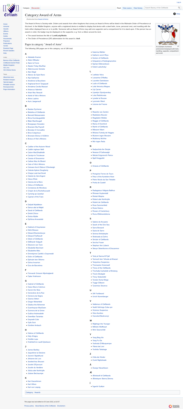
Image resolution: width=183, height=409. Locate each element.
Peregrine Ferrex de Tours (102, 174)
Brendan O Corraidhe (36, 130)
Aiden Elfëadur (33, 60)
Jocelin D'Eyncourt (35, 365)
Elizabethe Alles (34, 251)
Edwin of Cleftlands (35, 239)
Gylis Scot (32, 322)
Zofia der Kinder (98, 357)
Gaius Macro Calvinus (36, 287)
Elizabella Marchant (35, 248)
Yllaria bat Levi (98, 346)
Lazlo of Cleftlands (99, 83)
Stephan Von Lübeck (100, 245)
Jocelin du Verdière (35, 368)
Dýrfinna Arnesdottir (35, 219)
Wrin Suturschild (98, 330)
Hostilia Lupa (33, 339)
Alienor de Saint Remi (36, 75)
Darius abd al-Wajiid (35, 207)
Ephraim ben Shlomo (36, 260)
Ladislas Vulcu (98, 75)
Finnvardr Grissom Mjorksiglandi (40, 273)
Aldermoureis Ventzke (36, 69)
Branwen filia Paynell (36, 127)
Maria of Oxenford (99, 124)
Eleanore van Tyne (35, 245)
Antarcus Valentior (35, 90)
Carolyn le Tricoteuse (36, 155)
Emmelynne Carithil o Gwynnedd (41, 254)
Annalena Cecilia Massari (38, 87)
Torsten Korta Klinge (100, 280)
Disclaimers (61, 406)
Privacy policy (29, 406)
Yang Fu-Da (97, 340)
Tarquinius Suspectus (100, 262)
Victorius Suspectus (100, 310)
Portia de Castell (98, 183)
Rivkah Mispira (98, 196)
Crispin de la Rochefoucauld (39, 191)
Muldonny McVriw (99, 138)
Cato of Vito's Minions (36, 164)
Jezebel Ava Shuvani (36, 362)
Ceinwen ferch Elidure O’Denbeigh (41, 167)
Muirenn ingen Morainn (101, 136)
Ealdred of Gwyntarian (36, 227)
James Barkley (33, 350)
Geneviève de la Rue (36, 293)
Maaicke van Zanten (100, 112)
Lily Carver (96, 89)
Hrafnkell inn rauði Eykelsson (39, 342)
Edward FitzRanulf (35, 236)
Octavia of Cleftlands (100, 166)
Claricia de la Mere (35, 182)
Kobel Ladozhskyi (99, 67)
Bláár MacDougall (35, 121)
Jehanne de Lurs (34, 359)
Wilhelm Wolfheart (99, 327)
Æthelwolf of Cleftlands (101, 376)
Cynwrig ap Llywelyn (36, 194)
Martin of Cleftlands (100, 127)
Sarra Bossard (98, 228)
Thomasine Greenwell (101, 265)
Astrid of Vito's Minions (37, 96)
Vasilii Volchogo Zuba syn (102, 307)
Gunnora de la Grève (36, 311)
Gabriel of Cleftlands (36, 284)
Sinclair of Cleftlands (100, 239)
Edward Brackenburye (36, 233)
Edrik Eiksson (33, 230)
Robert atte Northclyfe (101, 199)
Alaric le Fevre (33, 63)
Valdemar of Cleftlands (101, 304)
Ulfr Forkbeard (98, 293)
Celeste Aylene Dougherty (38, 170)
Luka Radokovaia (99, 95)
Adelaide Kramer (34, 57)
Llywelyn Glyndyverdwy (101, 92)
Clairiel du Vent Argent (36, 176)
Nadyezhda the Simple (101, 149)
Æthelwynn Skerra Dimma (102, 379)
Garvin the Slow (34, 290)
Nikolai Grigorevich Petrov (102, 155)
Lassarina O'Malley (100, 78)
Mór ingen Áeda (98, 141)
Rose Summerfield (99, 205)
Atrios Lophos (33, 98)
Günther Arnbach (34, 325)
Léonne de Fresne (99, 104)
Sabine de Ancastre (100, 222)
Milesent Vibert (98, 130)
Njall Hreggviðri (98, 158)
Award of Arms (43, 19)
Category (29, 392)
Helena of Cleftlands (36, 333)
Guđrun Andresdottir (36, 313)
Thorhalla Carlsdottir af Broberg (104, 271)
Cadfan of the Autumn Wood (39, 147)
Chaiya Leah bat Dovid (37, 173)
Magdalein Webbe (99, 118)
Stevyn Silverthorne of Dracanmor (105, 248)
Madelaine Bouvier (99, 115)
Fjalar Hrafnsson (34, 276)
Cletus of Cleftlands (35, 185)
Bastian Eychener (35, 109)
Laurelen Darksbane (100, 81)
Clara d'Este (32, 179)
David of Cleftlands (35, 210)
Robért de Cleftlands (100, 202)
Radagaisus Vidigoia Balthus (103, 190)
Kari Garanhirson (34, 381)
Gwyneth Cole (33, 319)
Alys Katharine (33, 78)
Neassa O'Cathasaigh (101, 152)
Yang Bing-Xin (98, 337)
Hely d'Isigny (33, 336)
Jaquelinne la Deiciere (36, 353)
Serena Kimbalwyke (100, 234)
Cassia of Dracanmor (36, 158)
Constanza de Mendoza (37, 188)
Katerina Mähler (98, 52)
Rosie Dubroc (97, 208)
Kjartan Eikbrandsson (100, 64)
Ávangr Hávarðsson (100, 368)
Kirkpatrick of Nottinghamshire (104, 61)
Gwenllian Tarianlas (35, 316)
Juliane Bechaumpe (35, 373)
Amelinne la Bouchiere (36, 81)
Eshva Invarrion (34, 262)
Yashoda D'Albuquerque (102, 343)
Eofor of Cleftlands (35, 257)
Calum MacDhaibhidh (36, 152)
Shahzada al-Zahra (100, 237)
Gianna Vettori (33, 299)
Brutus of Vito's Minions (37, 139)
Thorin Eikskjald (98, 274)
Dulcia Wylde (33, 216)
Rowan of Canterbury (100, 211)
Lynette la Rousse (99, 98)
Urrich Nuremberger (100, 296)
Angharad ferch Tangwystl (38, 84)
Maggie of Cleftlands (100, 121)
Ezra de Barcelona (35, 265)
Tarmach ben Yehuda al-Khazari (105, 259)
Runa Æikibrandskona (101, 214)
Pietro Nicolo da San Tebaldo (103, 180)
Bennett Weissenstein (36, 115)
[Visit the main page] (11, 10)
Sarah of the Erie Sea (100, 225)
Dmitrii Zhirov (33, 213)
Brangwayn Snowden (36, 124)
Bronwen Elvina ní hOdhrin (38, 136)
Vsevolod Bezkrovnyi (100, 316)
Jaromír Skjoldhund (35, 356)
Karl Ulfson (32, 384)
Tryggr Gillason (98, 283)
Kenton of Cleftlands (100, 58)
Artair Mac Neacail (35, 93)
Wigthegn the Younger (101, 324)
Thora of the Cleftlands (101, 268)
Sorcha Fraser (98, 242)
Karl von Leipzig (34, 387)
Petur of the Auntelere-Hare (103, 177)
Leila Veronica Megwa (101, 86)
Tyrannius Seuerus (99, 286)
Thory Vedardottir (99, 277)
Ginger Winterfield (35, 302)
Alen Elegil (32, 72)
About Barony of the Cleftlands (45, 406)
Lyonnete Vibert (98, 101)
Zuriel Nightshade (99, 360)
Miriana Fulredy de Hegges (103, 133)
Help (178, 14)
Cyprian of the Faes (35, 197)
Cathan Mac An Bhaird (36, 161)
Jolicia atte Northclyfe (36, 370)
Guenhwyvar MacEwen (37, 308)
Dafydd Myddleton (35, 205)
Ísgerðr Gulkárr (98, 386)
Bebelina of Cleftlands (36, 112)
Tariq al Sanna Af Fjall (101, 256)
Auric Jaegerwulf (34, 101)
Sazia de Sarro (98, 231)
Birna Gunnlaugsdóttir (36, 118)
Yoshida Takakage (99, 349)
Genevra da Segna (35, 296)
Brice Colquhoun (34, 133)
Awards (37, 392)
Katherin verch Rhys (100, 55)
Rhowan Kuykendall (100, 193)
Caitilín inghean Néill (36, 149)
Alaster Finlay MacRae (37, 66)
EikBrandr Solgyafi (35, 242)
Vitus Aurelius (97, 313)
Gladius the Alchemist (36, 305)
